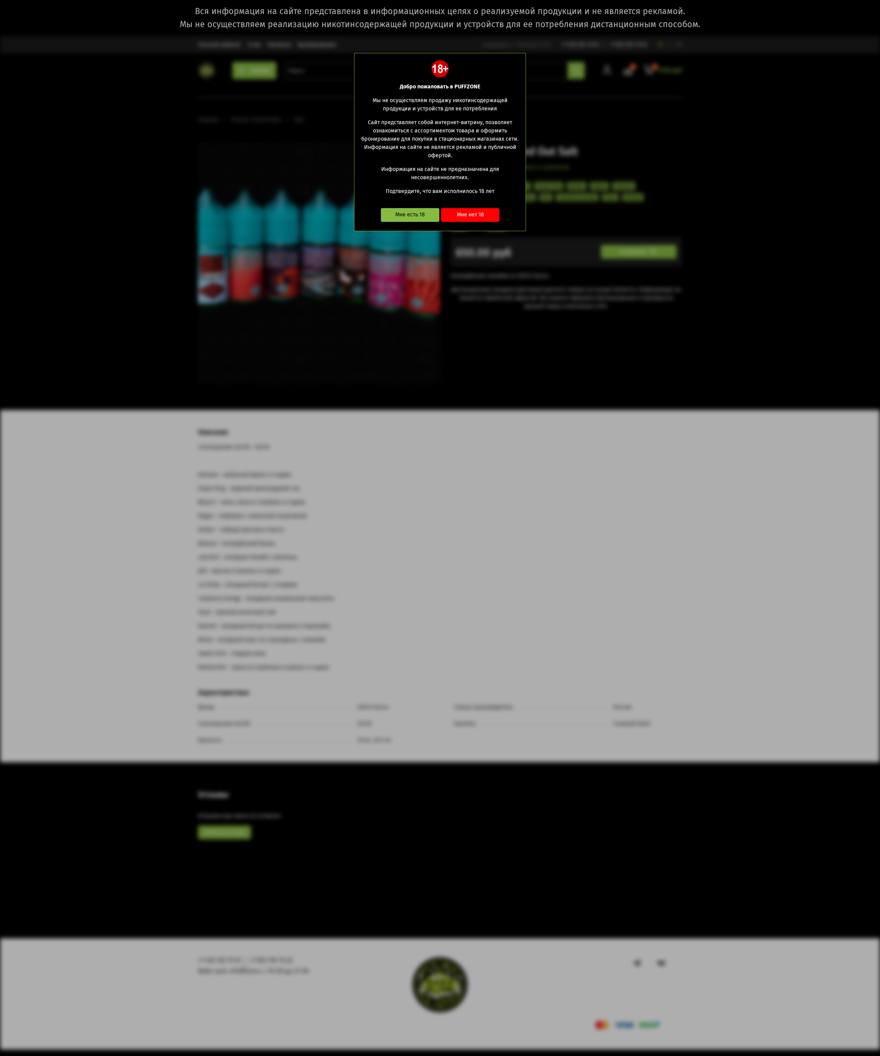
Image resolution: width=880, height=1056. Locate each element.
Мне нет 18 (470, 214)
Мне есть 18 (410, 214)
